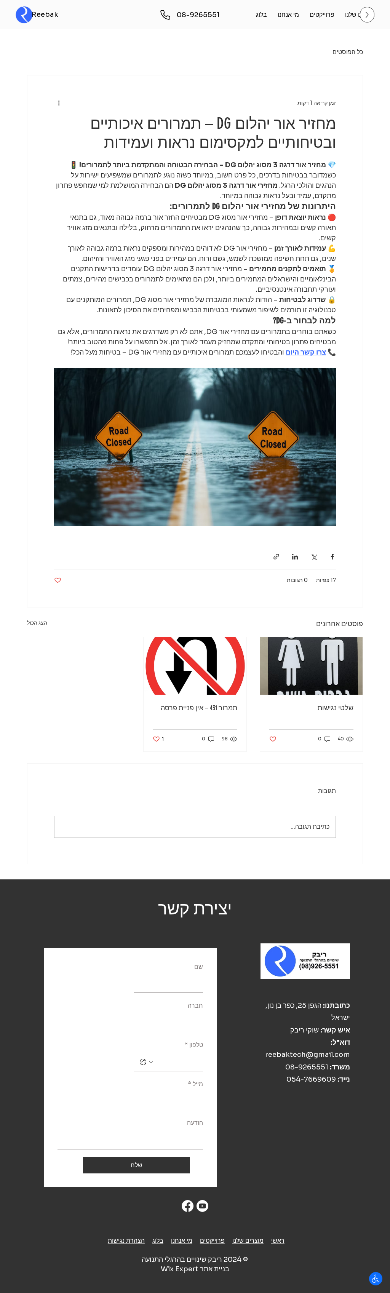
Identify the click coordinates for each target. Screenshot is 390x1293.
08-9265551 (306, 1067)
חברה (195, 1006)
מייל (195, 1084)
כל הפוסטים (347, 52)
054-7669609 (311, 1079)
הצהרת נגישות (126, 1241)
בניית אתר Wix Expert (195, 1269)
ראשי (278, 1241)
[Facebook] (187, 1206)
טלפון (193, 1045)
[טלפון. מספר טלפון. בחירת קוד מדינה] (146, 1062)
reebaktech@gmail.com (307, 1054)
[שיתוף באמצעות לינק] (276, 556)
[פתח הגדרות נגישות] (375, 1278)
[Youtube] (202, 1206)
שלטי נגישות (335, 708)
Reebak (45, 14)
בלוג (157, 1241)
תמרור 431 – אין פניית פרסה (199, 708)
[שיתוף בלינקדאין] (295, 556)
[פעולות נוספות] (58, 102)
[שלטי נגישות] (311, 666)
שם (198, 967)
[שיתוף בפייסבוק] (332, 556)
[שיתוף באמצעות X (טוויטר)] (313, 556)
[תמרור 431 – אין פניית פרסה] (195, 666)
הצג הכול (37, 622)
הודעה (195, 1123)
